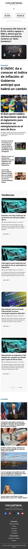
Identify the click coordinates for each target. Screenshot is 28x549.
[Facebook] (5, 513)
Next (20, 387)
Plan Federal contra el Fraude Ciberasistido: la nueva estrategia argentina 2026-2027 (13, 311)
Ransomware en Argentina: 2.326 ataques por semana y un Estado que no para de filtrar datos (13, 357)
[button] (13, 8)
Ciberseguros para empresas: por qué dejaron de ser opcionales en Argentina (13, 265)
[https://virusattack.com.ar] (14, 3)
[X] (14, 513)
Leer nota (5, 234)
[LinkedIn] (18, 513)
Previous (8, 387)
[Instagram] (10, 513)
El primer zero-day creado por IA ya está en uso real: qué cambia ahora (13, 217)
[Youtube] (22, 513)
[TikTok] (14, 518)
